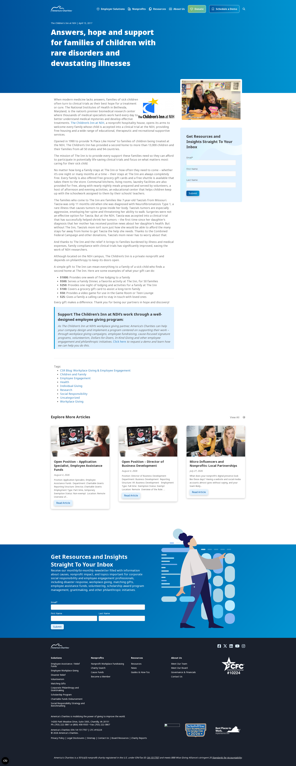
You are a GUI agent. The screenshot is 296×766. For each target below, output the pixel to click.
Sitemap (91, 738)
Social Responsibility (73, 394)
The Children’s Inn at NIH (87, 123)
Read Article (64, 503)
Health (64, 382)
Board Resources (120, 738)
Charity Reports (139, 738)
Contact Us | (104, 738)
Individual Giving (71, 386)
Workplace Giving (71, 401)
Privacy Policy (57, 738)
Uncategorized (70, 397)
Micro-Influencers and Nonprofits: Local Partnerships (213, 464)
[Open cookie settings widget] (5, 760)
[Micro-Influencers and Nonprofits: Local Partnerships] (216, 441)
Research (66, 390)
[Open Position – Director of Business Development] (148, 441)
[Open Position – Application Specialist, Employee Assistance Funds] (80, 441)
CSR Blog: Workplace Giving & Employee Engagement (95, 370)
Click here (119, 341)
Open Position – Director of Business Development (143, 464)
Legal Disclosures (75, 738)
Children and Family (73, 374)
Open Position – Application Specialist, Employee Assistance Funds (78, 466)
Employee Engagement (75, 378)
